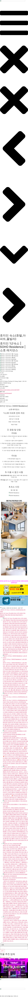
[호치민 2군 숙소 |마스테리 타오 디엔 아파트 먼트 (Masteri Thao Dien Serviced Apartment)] (15, 619)
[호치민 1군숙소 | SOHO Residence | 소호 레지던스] (15, 656)
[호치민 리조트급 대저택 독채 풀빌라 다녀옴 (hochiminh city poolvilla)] (15, 731)
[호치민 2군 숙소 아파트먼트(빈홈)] (15, 843)
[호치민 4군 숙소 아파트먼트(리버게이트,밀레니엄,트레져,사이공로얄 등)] (15, 875)
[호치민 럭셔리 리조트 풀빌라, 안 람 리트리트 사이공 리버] (15, 801)
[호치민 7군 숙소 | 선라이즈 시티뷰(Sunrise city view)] (15, 694)
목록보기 (2, 616)
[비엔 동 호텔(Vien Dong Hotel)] (15, 917)
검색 (2, 950)
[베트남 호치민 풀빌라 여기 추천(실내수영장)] (15, 767)
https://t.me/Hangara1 (6, 393)
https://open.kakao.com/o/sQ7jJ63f (9, 390)
